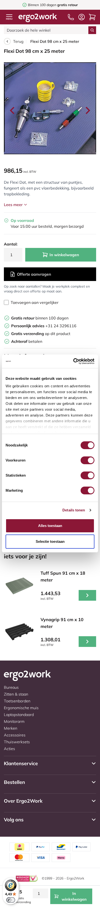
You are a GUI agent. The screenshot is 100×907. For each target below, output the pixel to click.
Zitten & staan (16, 694)
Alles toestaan (50, 526)
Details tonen (73, 510)
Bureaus (11, 687)
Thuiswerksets (17, 741)
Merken (10, 728)
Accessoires (14, 735)
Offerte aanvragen (34, 274)
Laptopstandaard (19, 714)
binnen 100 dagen (39, 318)
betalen (26, 341)
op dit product (40, 333)
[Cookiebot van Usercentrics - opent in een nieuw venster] (73, 361)
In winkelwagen (64, 254)
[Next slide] (87, 110)
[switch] (87, 460)
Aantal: (10, 244)
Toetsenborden (17, 700)
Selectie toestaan (50, 541)
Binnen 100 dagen (53, 5)
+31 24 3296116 (43, 325)
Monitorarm (14, 721)
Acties (9, 748)
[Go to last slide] (12, 110)
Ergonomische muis (21, 707)
